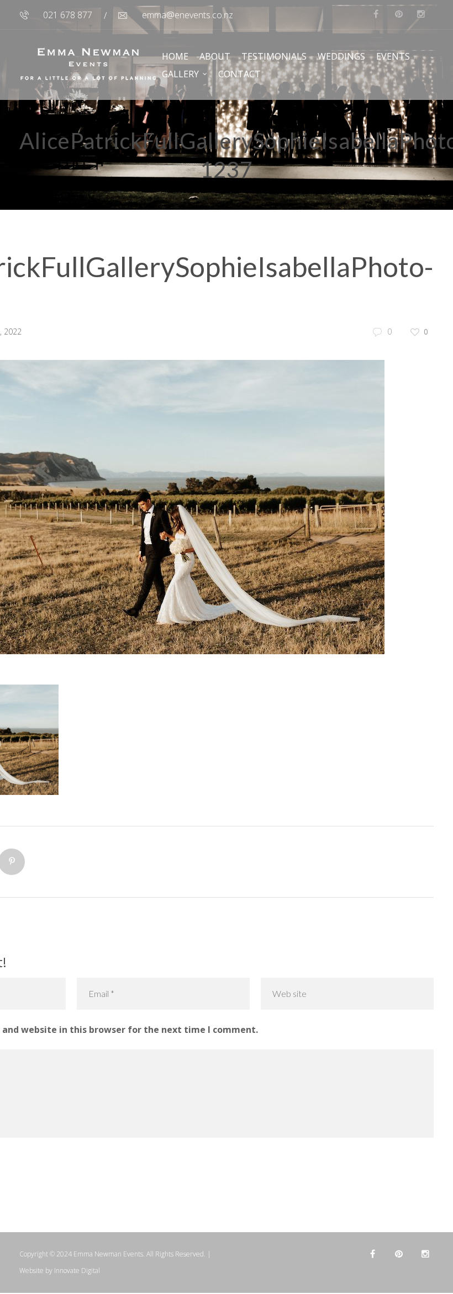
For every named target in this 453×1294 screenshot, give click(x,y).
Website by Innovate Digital (59, 1270)
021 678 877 (67, 15)
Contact (239, 74)
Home (175, 56)
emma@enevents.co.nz (187, 15)
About (214, 56)
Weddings (341, 56)
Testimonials (274, 56)
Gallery (180, 74)
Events (393, 56)
